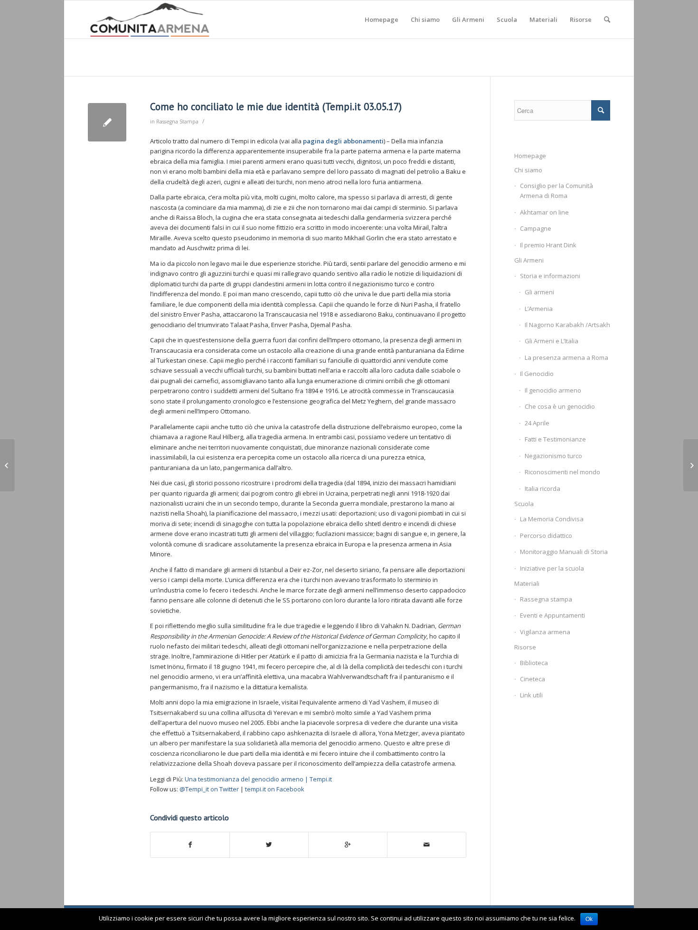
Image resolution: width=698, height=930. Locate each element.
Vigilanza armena (545, 632)
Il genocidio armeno (553, 390)
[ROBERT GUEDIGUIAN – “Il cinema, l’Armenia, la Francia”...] (7, 465)
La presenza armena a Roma (566, 357)
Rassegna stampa (546, 599)
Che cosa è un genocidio (560, 406)
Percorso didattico (546, 535)
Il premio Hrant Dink (548, 245)
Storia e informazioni (550, 276)
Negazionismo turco (553, 455)
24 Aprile (537, 423)
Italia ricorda (542, 488)
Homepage (530, 155)
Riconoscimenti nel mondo (562, 472)
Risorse (525, 647)
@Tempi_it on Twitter (209, 789)
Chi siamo (528, 170)
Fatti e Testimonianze (555, 439)
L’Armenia (539, 308)
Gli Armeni (529, 260)
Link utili (531, 695)
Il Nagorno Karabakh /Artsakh (567, 324)
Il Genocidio (537, 373)
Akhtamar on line (544, 212)
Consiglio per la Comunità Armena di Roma (556, 190)
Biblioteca (534, 662)
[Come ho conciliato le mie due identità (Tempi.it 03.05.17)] (107, 122)
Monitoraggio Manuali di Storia (564, 551)
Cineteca (532, 679)
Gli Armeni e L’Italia (551, 341)
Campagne (535, 228)
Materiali (526, 583)
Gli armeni (539, 292)
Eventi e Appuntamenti (552, 615)
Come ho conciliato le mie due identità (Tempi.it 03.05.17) (276, 106)
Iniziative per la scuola (552, 568)
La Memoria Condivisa (552, 519)
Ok (589, 919)
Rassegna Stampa (177, 121)
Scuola (524, 503)
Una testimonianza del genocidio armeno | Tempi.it (258, 779)
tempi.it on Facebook (274, 789)
